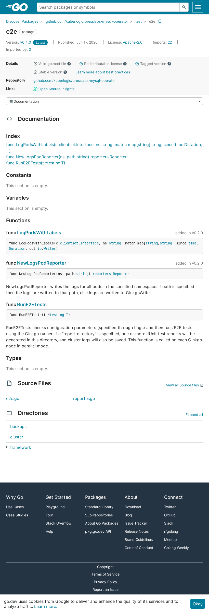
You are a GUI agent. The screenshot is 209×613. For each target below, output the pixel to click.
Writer (50, 248)
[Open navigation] (198, 7)
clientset (69, 243)
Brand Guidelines (139, 539)
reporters (102, 274)
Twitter (170, 507)
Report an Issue (106, 589)
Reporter (121, 274)
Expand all (194, 414)
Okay (198, 603)
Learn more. (45, 606)
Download (133, 507)
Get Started (58, 497)
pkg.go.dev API (98, 531)
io (39, 248)
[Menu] (104, 101)
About (131, 497)
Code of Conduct (139, 547)
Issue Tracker (136, 523)
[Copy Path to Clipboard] (159, 21)
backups (18, 426)
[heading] (21, 7)
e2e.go (12, 398)
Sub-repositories (99, 515)
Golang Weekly (176, 547)
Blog (128, 515)
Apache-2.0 (132, 42)
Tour (49, 515)
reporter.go (84, 398)
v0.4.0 (19, 42)
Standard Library (99, 507)
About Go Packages (101, 523)
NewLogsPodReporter (41, 263)
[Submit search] (184, 7)
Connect (173, 497)
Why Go (14, 497)
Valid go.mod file (52, 63)
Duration (17, 248)
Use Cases (15, 507)
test (138, 21)
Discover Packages (22, 21)
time (192, 243)
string (115, 243)
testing (57, 315)
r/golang (171, 531)
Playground (55, 507)
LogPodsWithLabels (39, 232)
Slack (168, 523)
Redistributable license (103, 63)
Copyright (105, 567)
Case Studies (17, 515)
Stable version (50, 72)
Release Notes (137, 531)
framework (20, 447)
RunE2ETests (32, 304)
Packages (95, 497)
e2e (152, 21)
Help (49, 531)
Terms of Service (106, 574)
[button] (35, 64)
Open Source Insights (55, 89)
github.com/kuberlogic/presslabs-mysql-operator (87, 21)
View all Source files (182, 385)
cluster (16, 436)
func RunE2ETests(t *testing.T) (35, 162)
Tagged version (153, 63)
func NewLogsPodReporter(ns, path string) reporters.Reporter (66, 156)
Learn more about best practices (102, 72)
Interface (89, 243)
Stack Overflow (58, 523)
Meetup (170, 539)
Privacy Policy (105, 582)
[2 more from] (7, 447)
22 (163, 42)
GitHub (170, 515)
